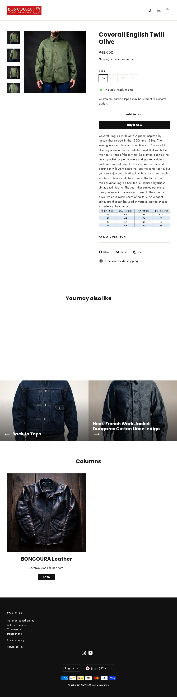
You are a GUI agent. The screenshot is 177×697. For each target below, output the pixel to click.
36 (103, 78)
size (102, 71)
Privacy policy (15, 640)
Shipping (104, 59)
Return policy (15, 647)
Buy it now (134, 125)
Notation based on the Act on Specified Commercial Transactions (20, 627)
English (69, 668)
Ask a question (112, 236)
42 (133, 78)
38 (113, 78)
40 (123, 78)
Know (46, 576)
